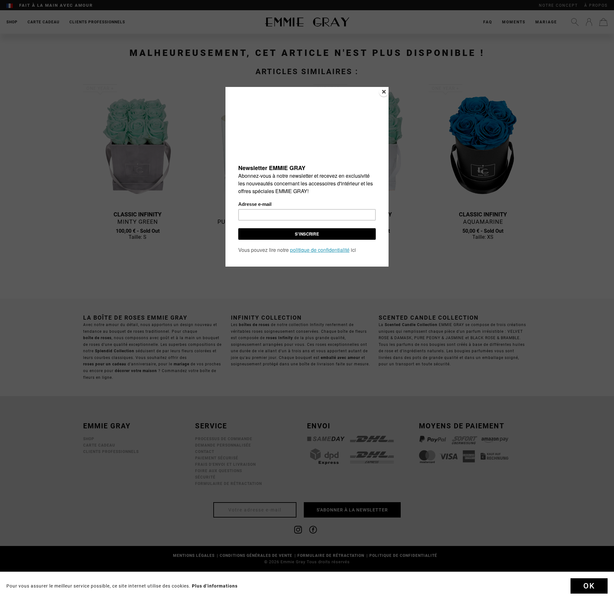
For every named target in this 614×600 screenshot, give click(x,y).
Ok (589, 585)
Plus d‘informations (215, 586)
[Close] (384, 92)
